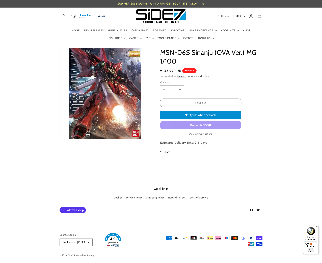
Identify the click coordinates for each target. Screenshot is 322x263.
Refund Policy (176, 197)
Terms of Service (198, 197)
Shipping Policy (155, 197)
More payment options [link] (200, 133)
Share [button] (167, 151)
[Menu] (317, 227)
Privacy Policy (134, 197)
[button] (64, 16)
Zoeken (118, 197)
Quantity (165, 82)
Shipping (181, 76)
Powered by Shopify (84, 255)
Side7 (71, 255)
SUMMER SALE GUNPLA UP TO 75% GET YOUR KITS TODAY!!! (158, 3)
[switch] (311, 250)
